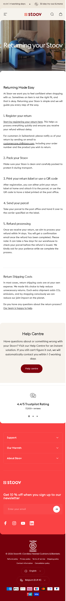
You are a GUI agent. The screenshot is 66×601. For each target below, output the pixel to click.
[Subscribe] (54, 513)
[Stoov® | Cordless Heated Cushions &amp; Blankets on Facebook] (5, 527)
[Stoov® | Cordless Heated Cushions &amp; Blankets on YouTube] (23, 527)
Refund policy (11, 563)
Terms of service (37, 563)
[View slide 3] (37, 416)
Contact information (23, 567)
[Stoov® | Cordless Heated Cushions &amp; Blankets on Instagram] (14, 527)
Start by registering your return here (23, 122)
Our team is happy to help (17, 308)
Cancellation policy (41, 567)
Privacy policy (24, 563)
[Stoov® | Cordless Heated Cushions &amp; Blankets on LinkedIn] (32, 527)
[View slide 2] (33, 416)
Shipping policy (52, 563)
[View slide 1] (29, 416)
